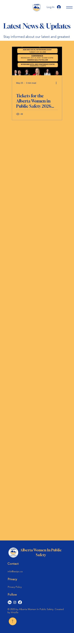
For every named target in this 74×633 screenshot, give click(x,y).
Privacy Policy (15, 586)
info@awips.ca (15, 571)
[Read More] (13, 621)
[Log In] (60, 7)
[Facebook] (20, 602)
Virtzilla (14, 612)
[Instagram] (15, 602)
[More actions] (57, 83)
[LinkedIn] (10, 602)
